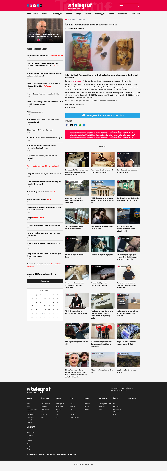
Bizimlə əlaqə (72, 455)
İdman (111, 14)
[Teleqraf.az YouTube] (34, 5)
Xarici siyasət (31, 414)
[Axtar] (137, 5)
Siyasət (45, 14)
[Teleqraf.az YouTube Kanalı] (102, 134)
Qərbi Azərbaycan (32, 409)
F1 (114, 403)
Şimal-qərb (30, 435)
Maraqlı (86, 409)
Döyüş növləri (117, 409)
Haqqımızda (61, 455)
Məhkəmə (87, 403)
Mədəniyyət (99, 14)
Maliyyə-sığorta (45, 409)
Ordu (28, 403)
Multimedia (122, 14)
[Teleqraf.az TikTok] (41, 5)
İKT (42, 412)
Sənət (100, 409)
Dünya (78, 14)
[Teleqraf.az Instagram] (31, 5)
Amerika (72, 406)
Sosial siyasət (60, 403)
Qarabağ (29, 420)
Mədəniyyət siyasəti (105, 403)
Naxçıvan (29, 449)
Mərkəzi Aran (31, 432)
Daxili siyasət (30, 417)
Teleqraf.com (77, 81)
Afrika (72, 403)
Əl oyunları (116, 412)
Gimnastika (116, 406)
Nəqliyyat (44, 414)
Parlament (30, 412)
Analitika (29, 422)
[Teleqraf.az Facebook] (28, 5)
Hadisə (88, 14)
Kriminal (86, 406)
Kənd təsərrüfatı (46, 403)
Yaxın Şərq (73, 412)
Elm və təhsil (59, 406)
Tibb (57, 412)
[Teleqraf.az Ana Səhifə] (80, 6)
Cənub (29, 446)
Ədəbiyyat (102, 406)
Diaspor (29, 406)
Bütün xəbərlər (32, 14)
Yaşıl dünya (59, 409)
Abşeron (29, 440)
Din (57, 417)
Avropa (72, 414)
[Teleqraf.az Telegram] (38, 5)
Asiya (71, 409)
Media (57, 414)
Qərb (28, 443)
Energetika (44, 406)
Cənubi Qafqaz (74, 417)
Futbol (115, 414)
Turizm (43, 417)
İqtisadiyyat (57, 14)
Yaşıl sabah (135, 14)
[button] (38, 40)
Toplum (69, 14)
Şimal (28, 438)
